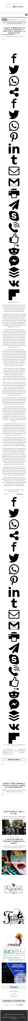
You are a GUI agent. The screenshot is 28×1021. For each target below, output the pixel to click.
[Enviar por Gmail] (14, 187)
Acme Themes (14, 1018)
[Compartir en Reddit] (14, 254)
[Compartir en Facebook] (14, 63)
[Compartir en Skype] (14, 221)
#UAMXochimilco (21, 744)
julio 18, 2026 (9, 836)
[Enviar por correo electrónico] (14, 176)
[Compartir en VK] (14, 288)
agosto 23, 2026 (8, 781)
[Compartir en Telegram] (14, 209)
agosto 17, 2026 (8, 810)
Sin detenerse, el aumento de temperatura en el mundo (20, 751)
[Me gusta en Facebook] (14, 243)
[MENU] (26, 15)
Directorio (14, 993)
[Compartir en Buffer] (14, 277)
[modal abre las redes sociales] (14, 97)
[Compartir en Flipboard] (14, 299)
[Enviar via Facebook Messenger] (14, 266)
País (4, 744)
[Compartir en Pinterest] (14, 142)
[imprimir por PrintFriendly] (14, 198)
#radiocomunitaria (10, 744)
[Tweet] (14, 74)
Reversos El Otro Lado (19, 36)
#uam (16, 744)
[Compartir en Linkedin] (14, 153)
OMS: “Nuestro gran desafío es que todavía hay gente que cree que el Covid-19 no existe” (8, 752)
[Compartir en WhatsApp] (14, 86)
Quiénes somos (14, 996)
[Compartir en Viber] (14, 232)
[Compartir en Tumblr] (14, 164)
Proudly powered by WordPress (9, 1017)
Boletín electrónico (14, 991)
